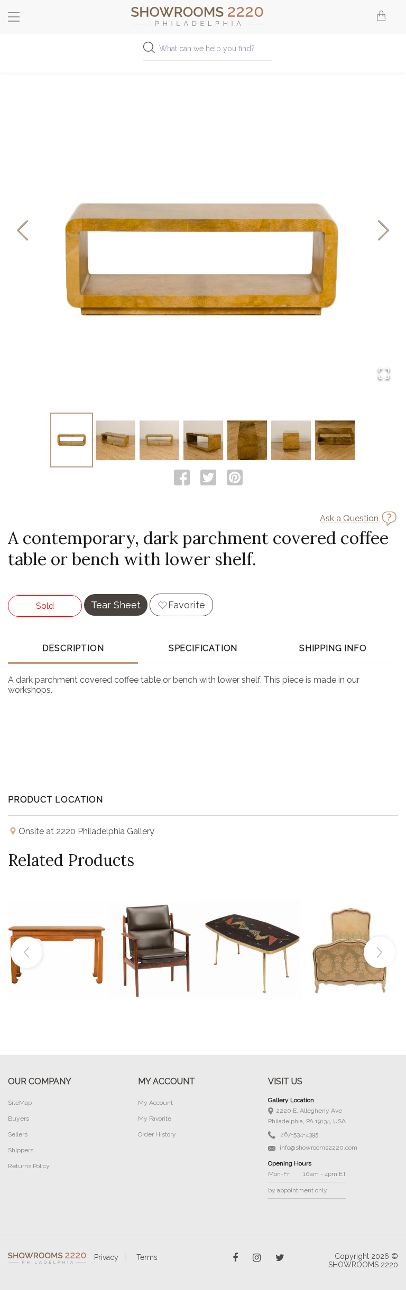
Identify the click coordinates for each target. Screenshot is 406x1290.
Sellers (17, 1134)
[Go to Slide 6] (291, 440)
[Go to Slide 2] (115, 440)
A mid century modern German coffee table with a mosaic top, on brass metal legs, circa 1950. (252, 926)
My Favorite (154, 1118)
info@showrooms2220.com (317, 1147)
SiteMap (20, 1102)
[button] (203, 231)
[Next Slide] (383, 231)
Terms (147, 1257)
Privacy (106, 1257)
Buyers (18, 1118)
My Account (155, 1102)
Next (379, 952)
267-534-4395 (298, 1134)
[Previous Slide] (22, 231)
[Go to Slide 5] (247, 440)
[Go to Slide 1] (71, 440)
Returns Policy (29, 1166)
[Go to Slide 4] (203, 440)
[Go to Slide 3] (159, 440)
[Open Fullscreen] (384, 374)
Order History (157, 1134)
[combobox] (203, 51)
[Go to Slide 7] (334, 440)
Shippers (20, 1150)
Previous (26, 952)
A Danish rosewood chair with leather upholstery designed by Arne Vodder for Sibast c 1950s (154, 926)
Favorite (186, 604)
